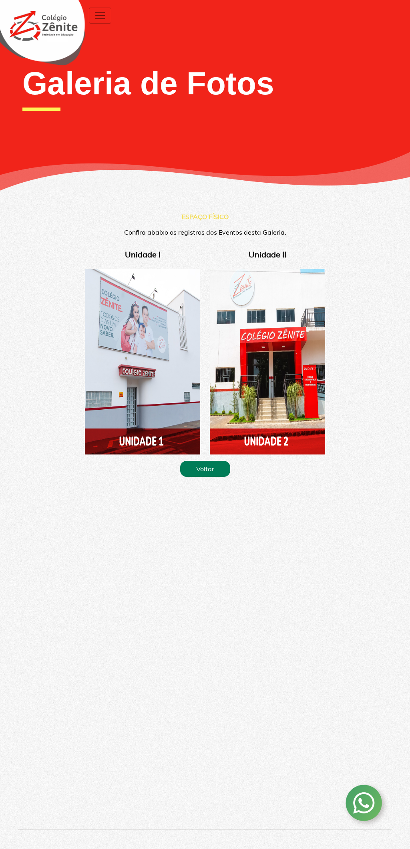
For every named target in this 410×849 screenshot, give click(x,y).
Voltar (205, 469)
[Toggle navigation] (100, 16)
